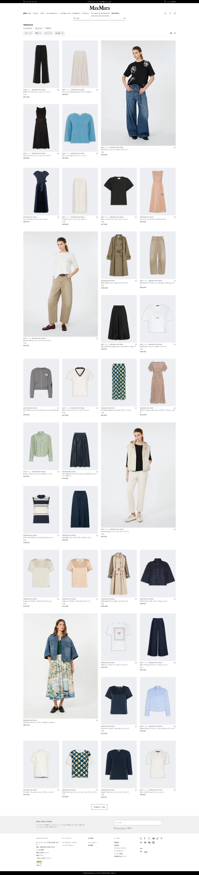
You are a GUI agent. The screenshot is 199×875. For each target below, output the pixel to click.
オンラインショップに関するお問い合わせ (47, 843)
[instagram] (141, 838)
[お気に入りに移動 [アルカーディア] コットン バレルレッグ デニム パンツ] (175, 281)
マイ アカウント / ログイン (69, 842)
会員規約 (116, 845)
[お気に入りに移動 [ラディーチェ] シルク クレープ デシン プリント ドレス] (175, 408)
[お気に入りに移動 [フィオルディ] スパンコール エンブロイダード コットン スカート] (97, 472)
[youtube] (153, 838)
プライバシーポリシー (121, 828)
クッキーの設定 (118, 854)
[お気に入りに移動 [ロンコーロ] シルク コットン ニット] (175, 790)
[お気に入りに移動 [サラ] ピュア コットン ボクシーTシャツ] (175, 148)
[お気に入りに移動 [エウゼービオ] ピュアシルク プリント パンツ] (136, 408)
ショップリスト (92, 842)
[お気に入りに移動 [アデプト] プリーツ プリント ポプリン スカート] (97, 721)
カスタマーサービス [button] (40, 2)
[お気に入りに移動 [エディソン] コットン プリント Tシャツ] (136, 663)
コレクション (38, 28)
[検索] (124, 18)
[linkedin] (153, 843)
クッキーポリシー (119, 851)
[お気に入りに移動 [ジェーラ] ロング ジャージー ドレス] (58, 217)
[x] (149, 838)
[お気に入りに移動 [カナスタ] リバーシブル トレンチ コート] (136, 281)
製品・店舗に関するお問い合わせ (45, 847)
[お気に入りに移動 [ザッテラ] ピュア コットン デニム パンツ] (175, 663)
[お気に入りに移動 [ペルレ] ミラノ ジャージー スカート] (97, 217)
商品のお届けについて (42, 852)
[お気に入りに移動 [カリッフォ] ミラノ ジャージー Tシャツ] (136, 217)
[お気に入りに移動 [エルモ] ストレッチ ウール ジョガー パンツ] (97, 536)
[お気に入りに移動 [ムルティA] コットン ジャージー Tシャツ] (97, 339)
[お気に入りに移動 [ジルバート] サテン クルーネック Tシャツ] (58, 599)
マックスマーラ (27, 28)
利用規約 (116, 842)
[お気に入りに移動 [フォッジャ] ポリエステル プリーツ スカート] (97, 90)
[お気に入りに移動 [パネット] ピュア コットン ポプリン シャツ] (58, 472)
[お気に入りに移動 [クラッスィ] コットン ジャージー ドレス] (58, 154)
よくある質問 (40, 850)
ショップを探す (171, 1)
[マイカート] (175, 13)
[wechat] (149, 843)
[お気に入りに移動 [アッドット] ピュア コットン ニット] (97, 154)
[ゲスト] (165, 13)
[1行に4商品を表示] (175, 33)
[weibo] (141, 843)
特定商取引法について (120, 856)
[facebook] (145, 838)
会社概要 (90, 845)
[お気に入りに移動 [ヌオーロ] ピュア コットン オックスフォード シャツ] (175, 727)
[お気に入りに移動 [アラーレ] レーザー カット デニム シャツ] (175, 599)
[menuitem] (27, 13)
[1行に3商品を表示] (171, 33)
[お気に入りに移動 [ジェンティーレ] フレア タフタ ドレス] (175, 217)
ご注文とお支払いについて (43, 858)
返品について (40, 855)
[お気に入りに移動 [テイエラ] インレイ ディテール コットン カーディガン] (58, 408)
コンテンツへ (5, 1)
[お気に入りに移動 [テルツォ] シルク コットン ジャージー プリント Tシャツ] (97, 790)
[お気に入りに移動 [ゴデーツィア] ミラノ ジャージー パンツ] (58, 90)
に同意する (124, 828)
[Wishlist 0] (170, 13)
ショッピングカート (67, 845)
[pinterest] (162, 838)
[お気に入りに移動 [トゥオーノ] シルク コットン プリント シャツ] (58, 790)
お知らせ (38, 865)
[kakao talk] (145, 843)
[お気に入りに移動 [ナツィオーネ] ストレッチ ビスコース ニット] (58, 536)
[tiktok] (158, 838)
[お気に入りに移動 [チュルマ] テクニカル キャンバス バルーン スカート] (136, 345)
